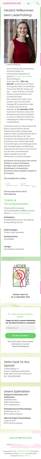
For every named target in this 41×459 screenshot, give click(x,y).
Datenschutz (26, 438)
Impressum (14, 438)
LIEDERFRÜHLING (12, 3)
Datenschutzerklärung (20, 346)
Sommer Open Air (21, 76)
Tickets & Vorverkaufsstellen (16, 202)
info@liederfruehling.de (20, 213)
